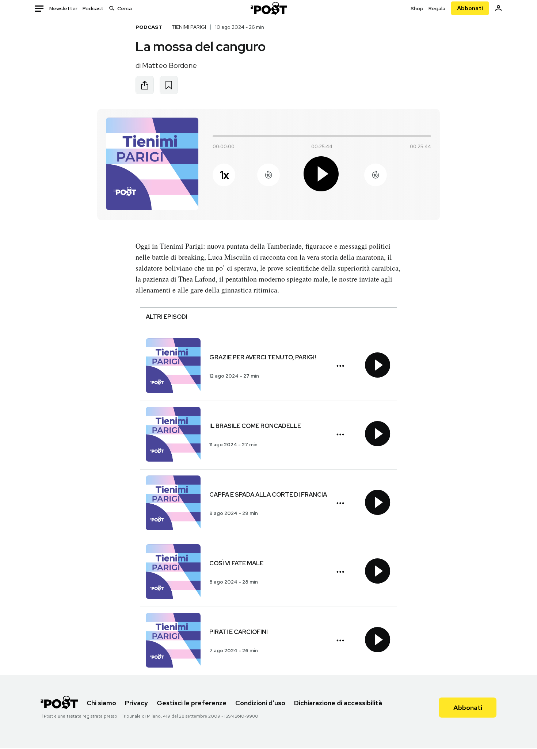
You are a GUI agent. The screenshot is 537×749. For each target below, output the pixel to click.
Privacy (136, 703)
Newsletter (63, 8)
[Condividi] (144, 85)
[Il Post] (268, 8)
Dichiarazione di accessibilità (338, 703)
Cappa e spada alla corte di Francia (268, 494)
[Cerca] (111, 8)
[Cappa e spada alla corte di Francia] (173, 503)
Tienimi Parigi (189, 27)
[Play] (321, 175)
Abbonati (470, 8)
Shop (417, 8)
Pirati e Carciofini (238, 632)
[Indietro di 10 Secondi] (268, 175)
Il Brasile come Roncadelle (255, 426)
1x (224, 175)
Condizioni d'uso (260, 703)
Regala (437, 8)
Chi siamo (101, 703)
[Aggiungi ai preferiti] (169, 85)
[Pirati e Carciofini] (173, 641)
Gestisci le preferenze (191, 703)
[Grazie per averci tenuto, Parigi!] (173, 366)
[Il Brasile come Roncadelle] (173, 435)
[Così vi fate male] (173, 572)
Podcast (93, 8)
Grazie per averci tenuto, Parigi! (262, 357)
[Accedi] (498, 8)
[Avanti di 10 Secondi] (375, 175)
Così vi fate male (236, 563)
